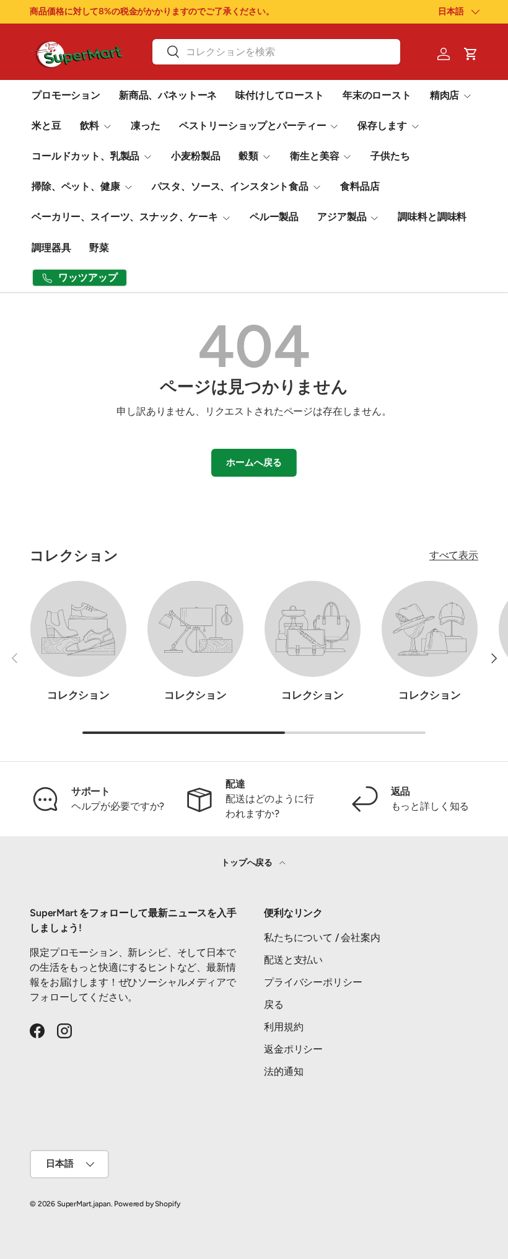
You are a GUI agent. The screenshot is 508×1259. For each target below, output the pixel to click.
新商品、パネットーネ (168, 95)
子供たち (389, 156)
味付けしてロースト (279, 95)
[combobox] (276, 51)
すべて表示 (453, 555)
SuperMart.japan (84, 1203)
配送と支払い (293, 960)
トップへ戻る (247, 862)
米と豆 (46, 125)
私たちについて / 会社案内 (322, 937)
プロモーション (66, 95)
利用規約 (283, 1027)
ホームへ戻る (253, 462)
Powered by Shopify (147, 1203)
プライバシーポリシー (313, 982)
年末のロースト (377, 95)
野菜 (99, 248)
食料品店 (359, 186)
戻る (274, 1004)
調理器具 (51, 248)
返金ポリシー (293, 1049)
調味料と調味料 (432, 217)
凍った (145, 125)
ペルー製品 (274, 217)
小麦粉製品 (195, 156)
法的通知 (283, 1071)
